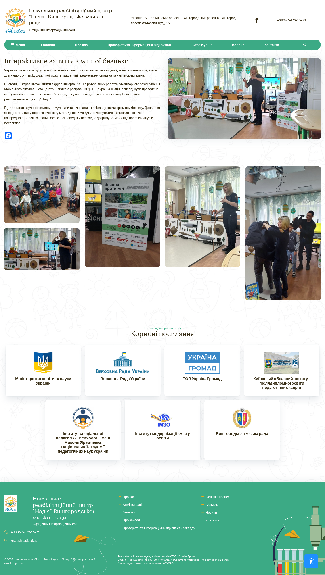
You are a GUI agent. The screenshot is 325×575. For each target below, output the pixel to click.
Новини (238, 45)
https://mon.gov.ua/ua (43, 370)
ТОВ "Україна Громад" (184, 556)
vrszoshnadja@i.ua (23, 540)
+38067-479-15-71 (291, 20)
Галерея (129, 512)
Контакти (271, 45)
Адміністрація (133, 504)
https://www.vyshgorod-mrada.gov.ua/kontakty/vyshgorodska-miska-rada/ (242, 430)
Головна (48, 45)
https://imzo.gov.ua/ (162, 430)
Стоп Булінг (202, 45)
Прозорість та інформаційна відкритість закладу (159, 528)
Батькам (212, 505)
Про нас (81, 45)
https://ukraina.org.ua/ (202, 370)
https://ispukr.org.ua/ (83, 430)
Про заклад (131, 520)
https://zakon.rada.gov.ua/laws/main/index (123, 370)
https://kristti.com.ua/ (281, 370)
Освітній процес (218, 497)
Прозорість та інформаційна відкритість (140, 45)
